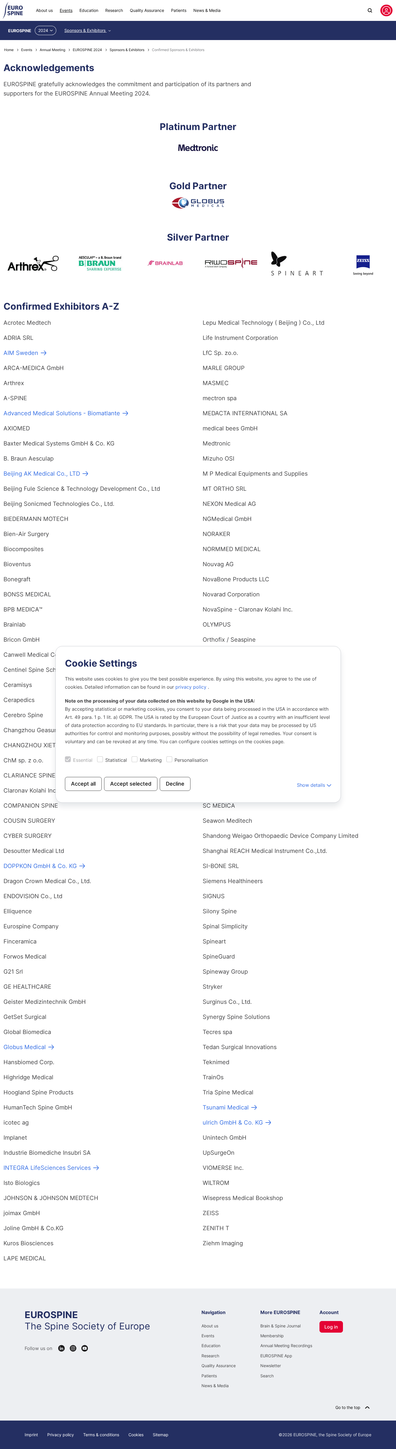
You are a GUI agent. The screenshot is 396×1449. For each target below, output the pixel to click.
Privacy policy (60, 1434)
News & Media (207, 10)
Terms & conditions (101, 1434)
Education (88, 10)
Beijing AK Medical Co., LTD (41, 473)
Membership (272, 1335)
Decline (175, 784)
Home (9, 50)
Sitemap (160, 1434)
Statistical (116, 760)
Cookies (135, 1434)
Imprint (31, 1434)
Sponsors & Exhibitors (85, 30)
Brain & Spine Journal (280, 1325)
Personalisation (191, 760)
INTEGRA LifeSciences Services (47, 1167)
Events (66, 10)
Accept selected (130, 784)
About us (44, 10)
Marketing (151, 760)
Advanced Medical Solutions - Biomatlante (61, 413)
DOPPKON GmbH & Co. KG (40, 865)
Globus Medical (24, 1047)
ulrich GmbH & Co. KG (233, 1122)
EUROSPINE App (276, 1355)
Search (267, 1375)
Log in (331, 1327)
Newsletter (270, 1365)
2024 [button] (43, 30)
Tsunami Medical (226, 1107)
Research (114, 10)
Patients (178, 10)
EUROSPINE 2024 (87, 50)
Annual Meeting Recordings (286, 1345)
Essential (82, 760)
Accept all (83, 784)
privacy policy (191, 687)
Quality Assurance (147, 10)
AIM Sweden (20, 352)
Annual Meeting (52, 50)
